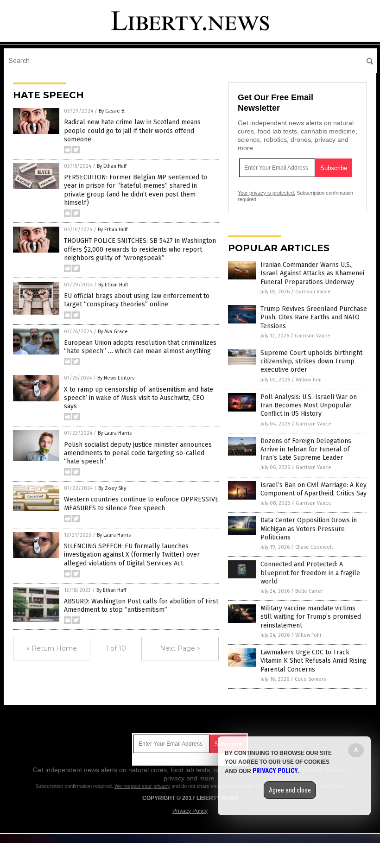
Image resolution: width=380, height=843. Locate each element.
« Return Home (51, 648)
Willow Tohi (309, 380)
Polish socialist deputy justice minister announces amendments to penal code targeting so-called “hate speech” (138, 453)
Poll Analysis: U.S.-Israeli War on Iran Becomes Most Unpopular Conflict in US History (308, 405)
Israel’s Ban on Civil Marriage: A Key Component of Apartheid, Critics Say (313, 489)
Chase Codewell (314, 547)
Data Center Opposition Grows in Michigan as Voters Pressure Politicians (308, 528)
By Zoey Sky (112, 488)
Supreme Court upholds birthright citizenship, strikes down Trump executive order (311, 361)
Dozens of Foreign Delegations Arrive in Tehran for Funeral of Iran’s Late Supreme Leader (305, 449)
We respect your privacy (142, 786)
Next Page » (180, 648)
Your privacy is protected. (266, 193)
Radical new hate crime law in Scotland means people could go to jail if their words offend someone (132, 130)
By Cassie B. (112, 111)
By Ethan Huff (112, 166)
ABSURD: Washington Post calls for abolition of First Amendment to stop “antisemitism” (141, 605)
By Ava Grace (113, 332)
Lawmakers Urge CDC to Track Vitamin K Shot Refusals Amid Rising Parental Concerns (313, 660)
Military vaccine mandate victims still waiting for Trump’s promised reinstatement (310, 616)
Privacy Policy (190, 811)
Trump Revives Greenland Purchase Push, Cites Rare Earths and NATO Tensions (313, 317)
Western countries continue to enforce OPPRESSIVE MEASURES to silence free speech (141, 503)
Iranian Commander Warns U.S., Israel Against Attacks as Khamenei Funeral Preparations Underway (312, 273)
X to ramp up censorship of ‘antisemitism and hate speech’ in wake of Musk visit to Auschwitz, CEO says (138, 398)
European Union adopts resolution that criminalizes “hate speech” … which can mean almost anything (140, 347)
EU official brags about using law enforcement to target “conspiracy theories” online (136, 300)
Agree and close (290, 790)
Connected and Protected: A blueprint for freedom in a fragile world (310, 572)
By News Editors (115, 378)
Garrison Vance (313, 292)
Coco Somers (310, 679)
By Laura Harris (115, 433)
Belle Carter (309, 591)
